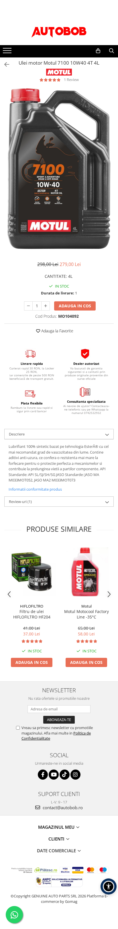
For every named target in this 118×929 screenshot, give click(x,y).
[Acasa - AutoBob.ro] (59, 31)
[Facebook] (43, 775)
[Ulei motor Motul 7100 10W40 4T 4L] (59, 168)
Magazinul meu (57, 827)
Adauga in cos (75, 306)
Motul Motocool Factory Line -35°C (86, 614)
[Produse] (8, 52)
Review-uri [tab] (20, 501)
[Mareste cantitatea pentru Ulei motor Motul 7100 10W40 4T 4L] (45, 306)
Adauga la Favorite (56, 331)
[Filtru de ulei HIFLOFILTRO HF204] (31, 571)
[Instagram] (75, 775)
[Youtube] (54, 775)
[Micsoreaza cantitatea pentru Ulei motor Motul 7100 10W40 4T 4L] (28, 306)
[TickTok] (65, 775)
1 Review (71, 79)
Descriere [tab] (17, 434)
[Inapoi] (4, 64)
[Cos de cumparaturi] (98, 51)
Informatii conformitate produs (35, 489)
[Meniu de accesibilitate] (109, 886)
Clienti (57, 839)
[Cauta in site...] (111, 51)
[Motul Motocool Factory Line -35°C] (86, 571)
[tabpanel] (59, 168)
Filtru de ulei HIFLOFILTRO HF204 (31, 614)
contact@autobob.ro (62, 807)
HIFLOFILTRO (31, 606)
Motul (86, 606)
